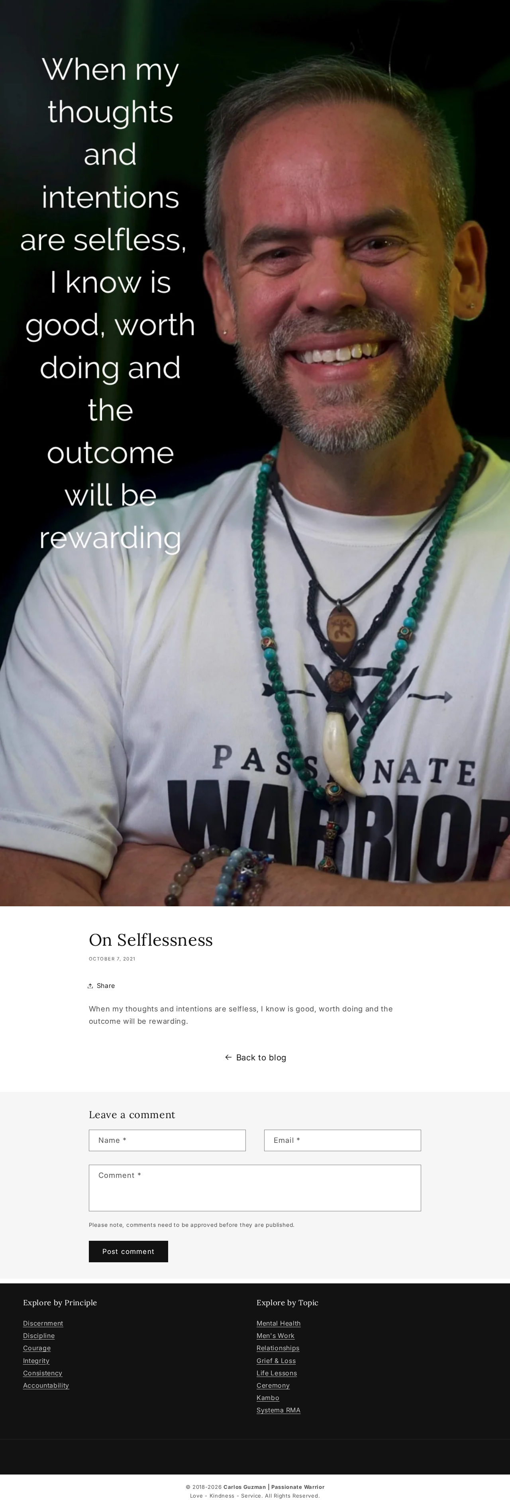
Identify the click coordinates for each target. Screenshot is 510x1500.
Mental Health (279, 1323)
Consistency (43, 1373)
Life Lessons (277, 1373)
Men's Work (276, 1336)
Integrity (36, 1361)
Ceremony (273, 1385)
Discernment (43, 1323)
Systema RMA (279, 1410)
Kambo (268, 1398)
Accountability (46, 1385)
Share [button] (106, 986)
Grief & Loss (276, 1361)
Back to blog (261, 1057)
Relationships (278, 1348)
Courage (37, 1348)
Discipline (39, 1336)
